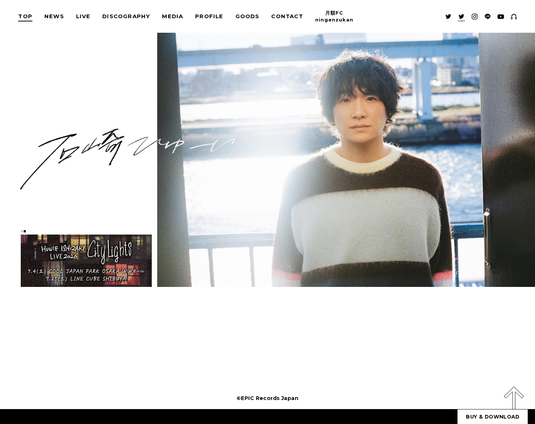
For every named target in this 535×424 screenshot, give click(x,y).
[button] (22, 232)
